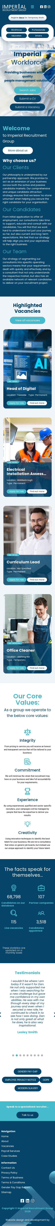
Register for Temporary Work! (27, 17)
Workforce (16, 30)
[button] (32, 7)
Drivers (38, 35)
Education (16, 35)
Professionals (38, 30)
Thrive (27, 1223)
